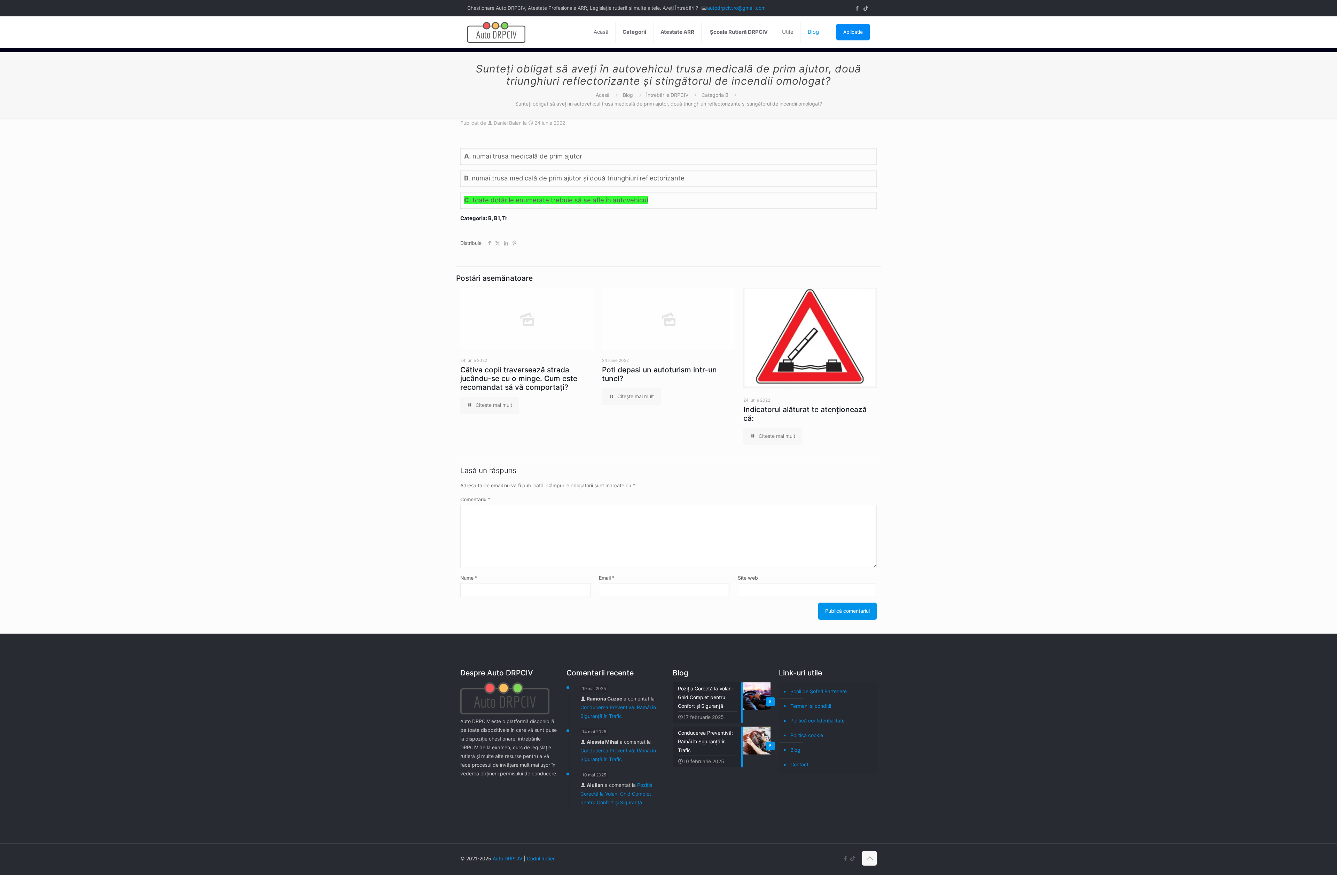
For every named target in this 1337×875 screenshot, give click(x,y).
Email (607, 578)
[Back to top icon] (869, 858)
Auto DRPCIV (507, 858)
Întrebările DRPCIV (667, 95)
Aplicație (853, 32)
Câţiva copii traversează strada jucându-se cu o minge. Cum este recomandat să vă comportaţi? (518, 378)
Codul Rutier (541, 858)
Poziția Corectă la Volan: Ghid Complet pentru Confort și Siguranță (616, 793)
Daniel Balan (508, 123)
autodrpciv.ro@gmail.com (736, 8)
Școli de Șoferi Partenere (818, 691)
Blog (628, 95)
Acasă (603, 95)
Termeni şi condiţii (810, 706)
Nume (468, 578)
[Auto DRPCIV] (496, 32)
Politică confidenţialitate (817, 720)
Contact (799, 764)
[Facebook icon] (857, 8)
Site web (748, 578)
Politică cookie (806, 735)
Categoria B (715, 95)
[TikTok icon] (865, 8)
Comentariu (475, 499)
